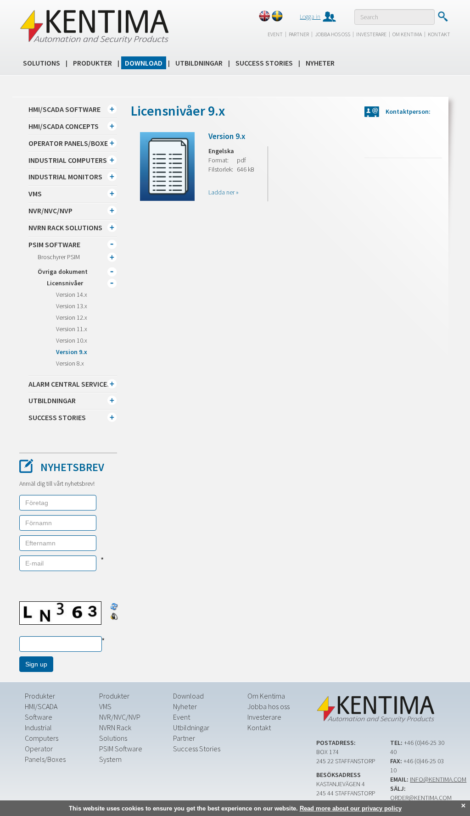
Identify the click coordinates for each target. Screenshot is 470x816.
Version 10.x (71, 340)
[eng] (264, 16)
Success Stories (264, 62)
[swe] (277, 16)
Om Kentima (407, 34)
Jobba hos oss (332, 34)
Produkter (92, 62)
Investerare (371, 34)
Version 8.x (70, 363)
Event (275, 34)
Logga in (310, 16)
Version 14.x (71, 294)
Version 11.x (71, 329)
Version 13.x (71, 306)
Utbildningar (199, 62)
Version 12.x (71, 317)
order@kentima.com (421, 798)
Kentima (93, 26)
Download (143, 62)
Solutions (41, 62)
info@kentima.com (438, 779)
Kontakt (439, 34)
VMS (105, 706)
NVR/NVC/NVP (119, 717)
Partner (299, 34)
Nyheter (320, 62)
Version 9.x (71, 352)
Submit (443, 16)
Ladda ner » (223, 192)
